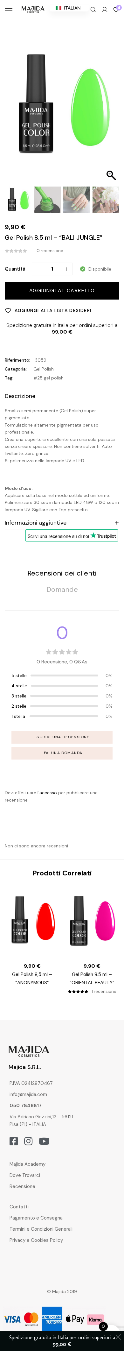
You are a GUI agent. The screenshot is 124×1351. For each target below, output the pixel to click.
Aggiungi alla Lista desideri (53, 310)
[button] (111, 109)
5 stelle (19, 675)
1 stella (18, 716)
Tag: (9, 378)
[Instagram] (28, 1141)
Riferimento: (17, 360)
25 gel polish (50, 378)
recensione (50, 250)
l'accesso (47, 793)
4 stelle (19, 686)
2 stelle (18, 706)
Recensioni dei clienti (62, 573)
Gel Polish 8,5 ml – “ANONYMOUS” (32, 978)
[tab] (62, 573)
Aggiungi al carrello (62, 290)
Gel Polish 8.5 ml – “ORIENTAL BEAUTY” (92, 978)
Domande (62, 589)
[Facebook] (13, 1141)
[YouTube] (44, 1141)
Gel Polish (43, 369)
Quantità (15, 269)
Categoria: (16, 369)
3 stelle (18, 696)
